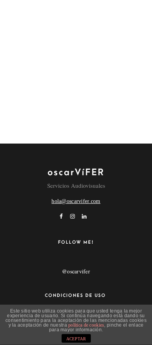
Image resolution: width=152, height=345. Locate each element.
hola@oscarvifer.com (75, 201)
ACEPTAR (76, 338)
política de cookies (86, 325)
